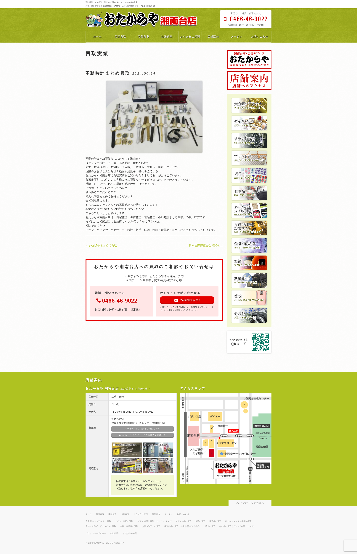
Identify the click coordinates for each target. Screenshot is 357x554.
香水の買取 (210, 526)
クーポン (236, 36)
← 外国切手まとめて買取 (101, 245)
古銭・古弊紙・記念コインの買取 (101, 526)
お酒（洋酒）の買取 (151, 526)
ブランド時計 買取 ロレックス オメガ (154, 521)
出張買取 (167, 36)
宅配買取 (143, 36)
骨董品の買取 (215, 521)
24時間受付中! (190, 300)
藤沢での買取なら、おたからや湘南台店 (106, 543)
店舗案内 (213, 36)
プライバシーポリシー (96, 533)
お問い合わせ (259, 36)
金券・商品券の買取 (129, 526)
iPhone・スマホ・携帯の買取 (238, 521)
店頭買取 (120, 36)
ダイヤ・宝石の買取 (124, 521)
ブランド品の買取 (183, 521)
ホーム (97, 36)
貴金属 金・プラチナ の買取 (98, 521)
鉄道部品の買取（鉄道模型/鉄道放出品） (183, 526)
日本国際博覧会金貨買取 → (206, 245)
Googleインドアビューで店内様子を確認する (142, 435)
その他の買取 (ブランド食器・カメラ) (236, 526)
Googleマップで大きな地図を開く (142, 429)
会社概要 (114, 533)
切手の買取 (200, 521)
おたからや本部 (130, 533)
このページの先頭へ (252, 502)
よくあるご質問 (190, 36)
